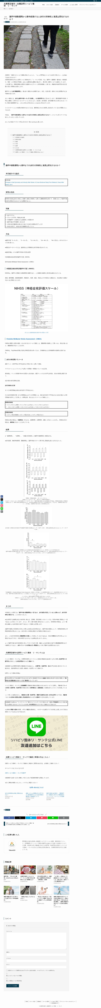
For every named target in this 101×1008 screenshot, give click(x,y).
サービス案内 (46, 1001)
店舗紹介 (39, 1001)
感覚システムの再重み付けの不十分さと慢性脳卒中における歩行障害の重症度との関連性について (34, 794)
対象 (16, 141)
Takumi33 (12, 850)
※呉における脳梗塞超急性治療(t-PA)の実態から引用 (36, 332)
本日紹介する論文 (19, 137)
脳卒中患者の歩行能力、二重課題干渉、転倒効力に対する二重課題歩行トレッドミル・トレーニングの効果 (55, 794)
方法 (16, 143)
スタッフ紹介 (32, 1001)
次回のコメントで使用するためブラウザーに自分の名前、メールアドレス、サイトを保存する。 (31, 970)
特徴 (27, 1001)
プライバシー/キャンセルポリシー (67, 1001)
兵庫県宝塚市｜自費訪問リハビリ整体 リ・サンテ (19, 4)
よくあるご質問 (54, 1001)
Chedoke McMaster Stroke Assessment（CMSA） (24, 339)
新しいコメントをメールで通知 (14, 975)
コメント (9, 931)
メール (8, 958)
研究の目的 (18, 139)
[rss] (94, 1)
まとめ (17, 148)
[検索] (96, 1)
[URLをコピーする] (63, 817)
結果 (16, 145)
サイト (8, 964)
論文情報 (7, 22)
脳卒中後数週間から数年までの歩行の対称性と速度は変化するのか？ (32, 135)
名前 (7, 952)
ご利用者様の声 (54, 1003)
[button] (9, 817)
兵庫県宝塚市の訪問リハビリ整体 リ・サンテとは (28, 150)
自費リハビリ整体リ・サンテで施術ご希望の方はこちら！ (29, 152)
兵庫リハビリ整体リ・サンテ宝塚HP (15, 773)
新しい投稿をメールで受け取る (14, 981)
